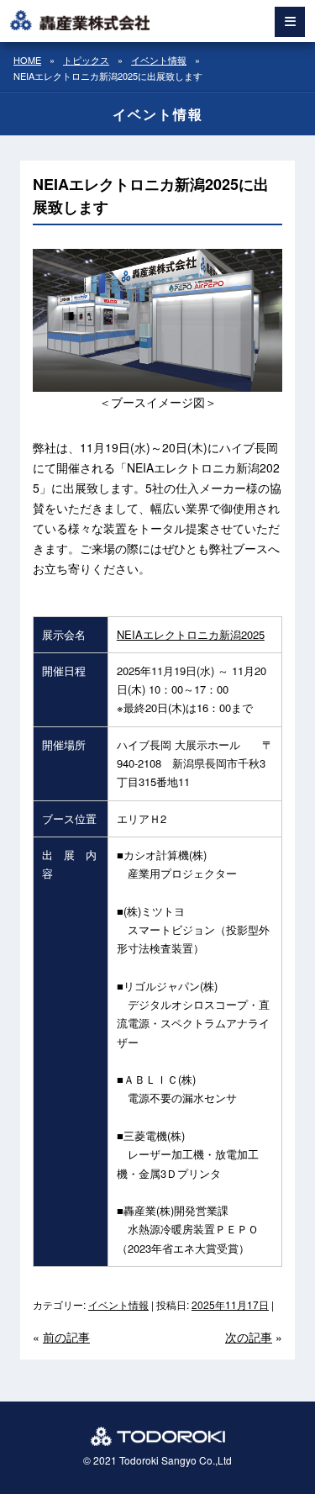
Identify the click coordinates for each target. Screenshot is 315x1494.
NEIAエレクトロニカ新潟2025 (191, 634)
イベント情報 (118, 1304)
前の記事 (66, 1336)
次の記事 (248, 1336)
